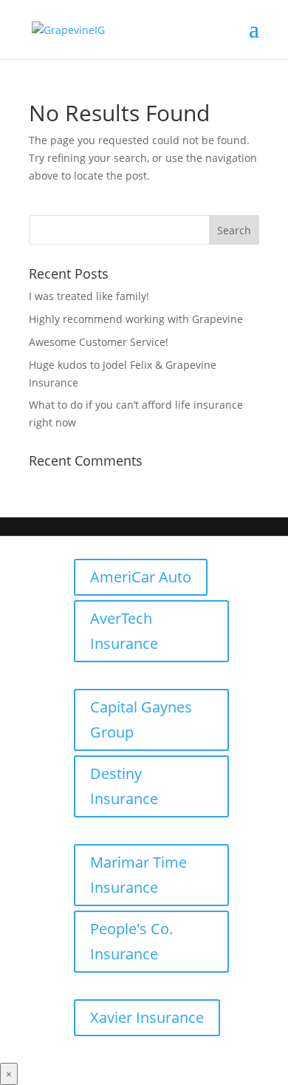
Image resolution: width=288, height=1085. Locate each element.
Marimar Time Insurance (138, 874)
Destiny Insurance (124, 786)
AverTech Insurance (124, 630)
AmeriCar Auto (140, 577)
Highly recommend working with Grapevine (136, 319)
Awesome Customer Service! (98, 342)
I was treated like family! (89, 296)
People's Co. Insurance (131, 941)
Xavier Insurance (147, 1017)
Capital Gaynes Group (141, 719)
